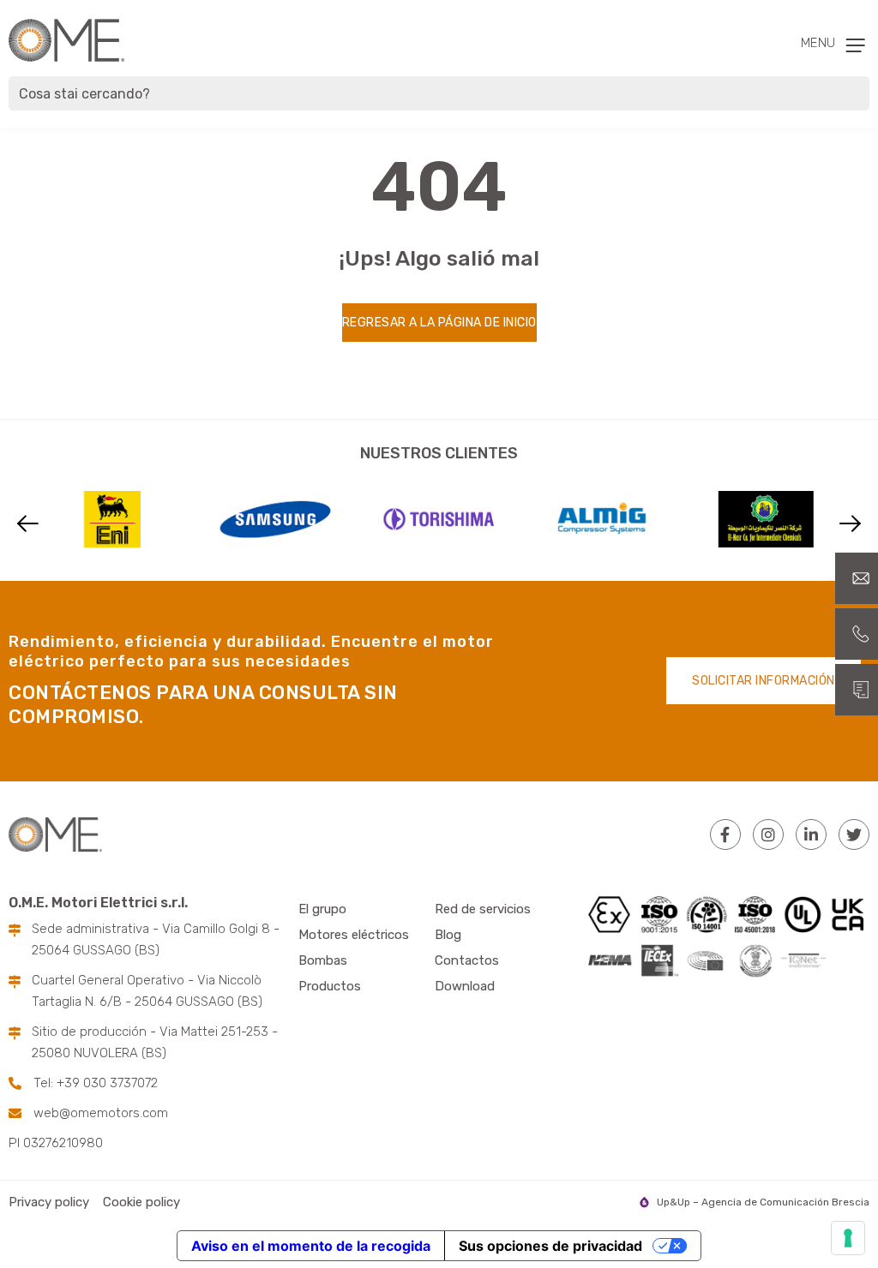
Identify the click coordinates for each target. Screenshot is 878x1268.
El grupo (322, 909)
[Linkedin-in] (811, 834)
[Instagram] (768, 834)
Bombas (322, 960)
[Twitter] (854, 834)
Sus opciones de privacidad (550, 1245)
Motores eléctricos (353, 934)
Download (465, 986)
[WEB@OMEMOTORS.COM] (856, 578)
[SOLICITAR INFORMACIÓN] (856, 689)
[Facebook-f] (725, 834)
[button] (28, 523)
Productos (329, 986)
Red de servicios (483, 909)
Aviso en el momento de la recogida (310, 1245)
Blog (448, 934)
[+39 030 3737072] (856, 634)
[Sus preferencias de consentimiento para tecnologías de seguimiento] (848, 1238)
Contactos (467, 960)
